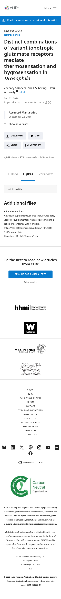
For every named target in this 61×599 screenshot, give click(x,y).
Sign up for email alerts (30, 274)
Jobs (30, 394)
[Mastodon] (30, 449)
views (10, 157)
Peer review (45, 174)
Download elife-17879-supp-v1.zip (21, 236)
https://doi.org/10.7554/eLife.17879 (24, 102)
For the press (30, 426)
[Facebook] (30, 455)
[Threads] (57, 449)
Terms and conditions (30, 410)
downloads (28, 157)
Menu (47, 8)
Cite (37, 136)
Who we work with (30, 398)
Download (17, 136)
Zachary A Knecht (15, 88)
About (30, 389)
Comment (36, 146)
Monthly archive (30, 422)
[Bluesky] (4, 449)
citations (47, 157)
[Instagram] (39, 449)
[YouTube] (48, 449)
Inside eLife (30, 418)
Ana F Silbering (37, 88)
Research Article (13, 31)
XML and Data (31, 434)
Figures (28, 174)
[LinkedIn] (13, 449)
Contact (30, 406)
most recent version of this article (38, 20)
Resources (30, 430)
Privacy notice (30, 282)
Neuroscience (12, 35)
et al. (23, 92)
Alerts (30, 402)
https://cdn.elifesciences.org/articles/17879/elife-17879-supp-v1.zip (28, 230)
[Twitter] (21, 449)
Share (14, 145)
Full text (13, 174)
